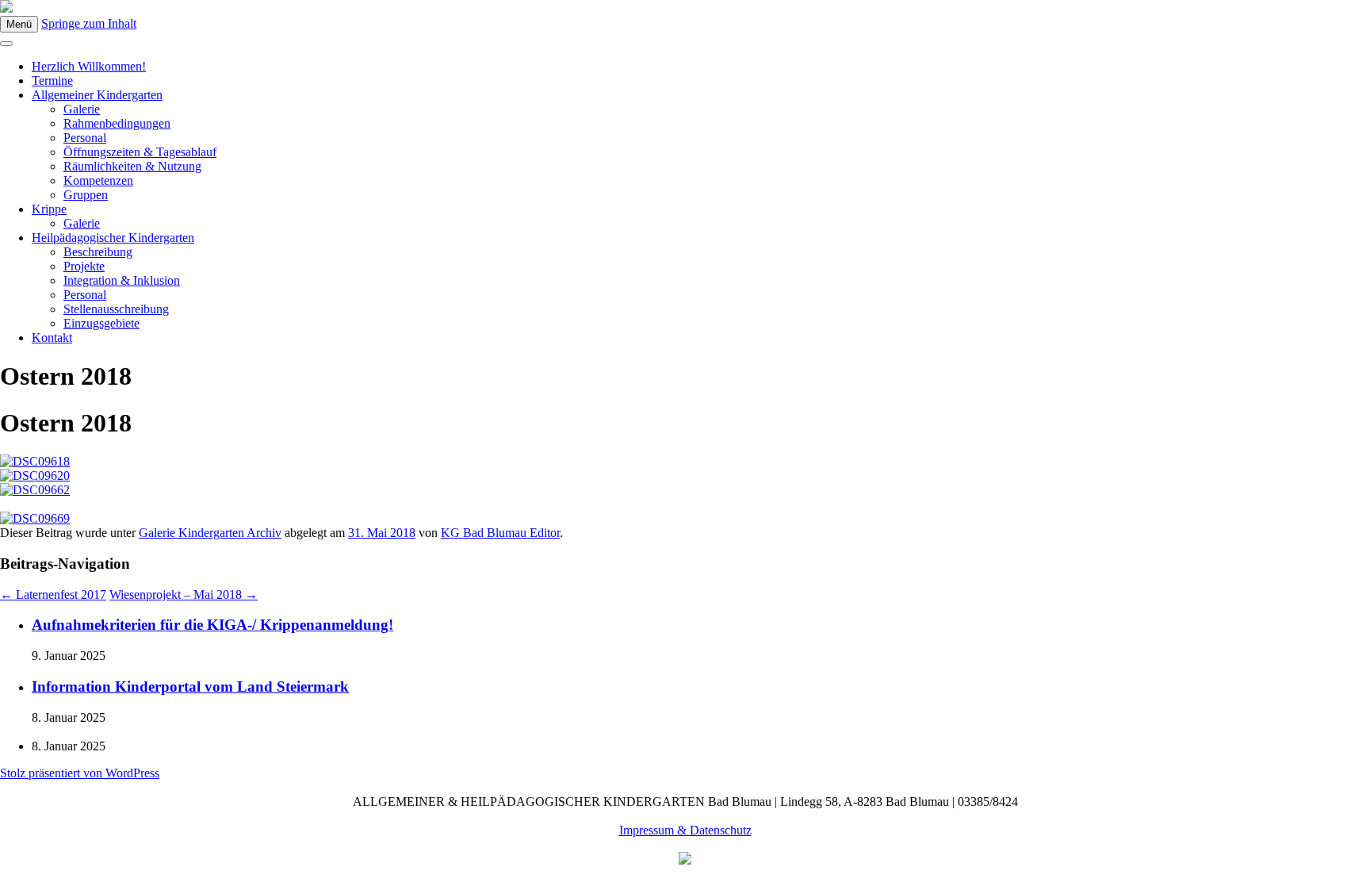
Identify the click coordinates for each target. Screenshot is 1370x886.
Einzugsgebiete (101, 323)
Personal (84, 137)
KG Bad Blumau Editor (500, 532)
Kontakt (52, 337)
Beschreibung (97, 252)
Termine (52, 80)
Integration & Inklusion (121, 280)
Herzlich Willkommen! (89, 66)
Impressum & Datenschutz (685, 830)
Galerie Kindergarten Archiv (210, 532)
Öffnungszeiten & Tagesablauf (139, 152)
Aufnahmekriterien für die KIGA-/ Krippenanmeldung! (212, 624)
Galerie (81, 109)
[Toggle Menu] (6, 43)
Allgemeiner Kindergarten (97, 95)
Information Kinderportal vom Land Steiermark (190, 686)
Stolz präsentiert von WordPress (79, 773)
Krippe (49, 209)
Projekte (84, 266)
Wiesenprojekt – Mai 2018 (183, 594)
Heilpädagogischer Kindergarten (113, 237)
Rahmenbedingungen (116, 123)
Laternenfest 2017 (53, 594)
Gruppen (85, 194)
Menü (19, 24)
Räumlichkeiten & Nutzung (132, 166)
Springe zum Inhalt (88, 23)
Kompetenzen (98, 180)
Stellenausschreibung (116, 309)
